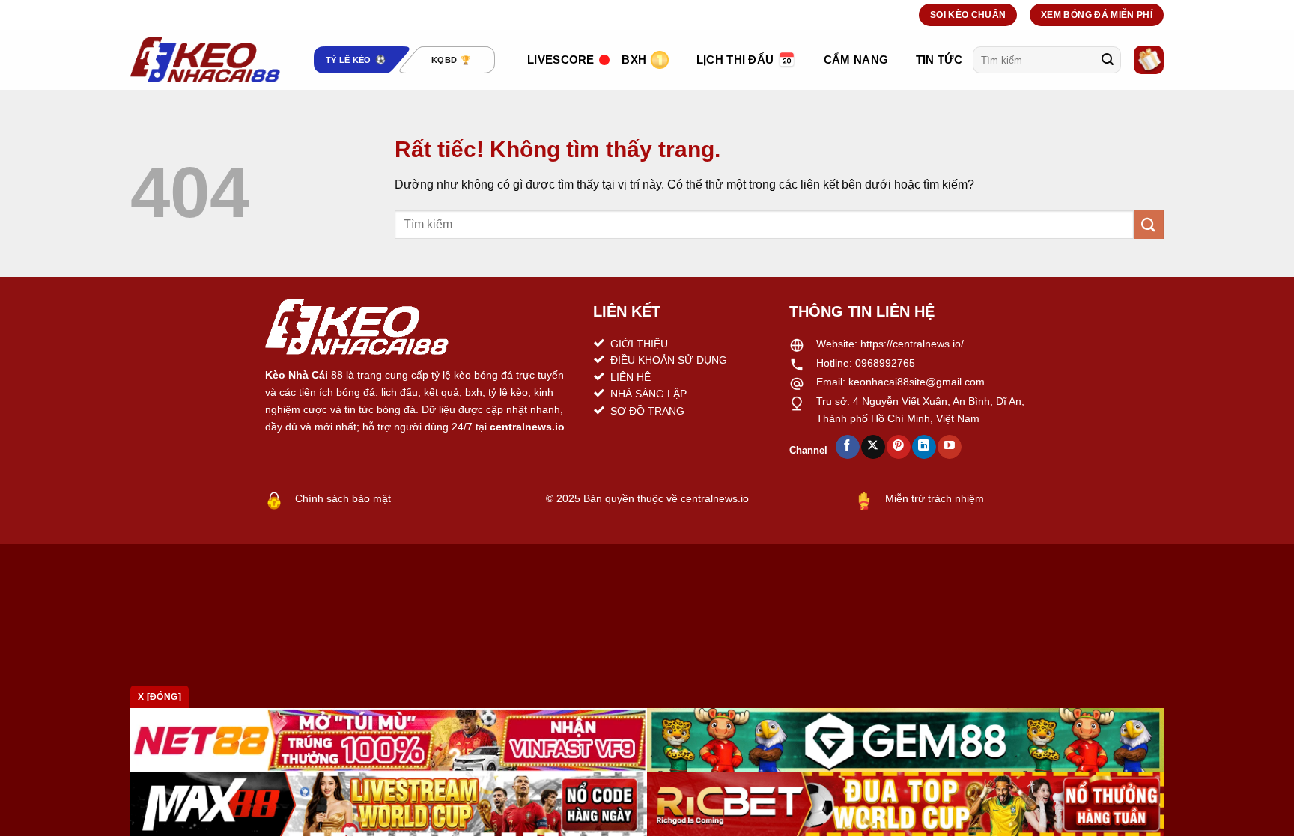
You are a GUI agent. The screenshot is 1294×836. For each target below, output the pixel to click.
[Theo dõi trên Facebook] (847, 447)
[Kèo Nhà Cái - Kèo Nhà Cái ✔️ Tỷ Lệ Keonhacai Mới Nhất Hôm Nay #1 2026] (205, 59)
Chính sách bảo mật (343, 498)
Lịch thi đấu (735, 59)
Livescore (561, 59)
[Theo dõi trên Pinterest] (898, 447)
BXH (634, 59)
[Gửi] (1107, 60)
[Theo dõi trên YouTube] (949, 447)
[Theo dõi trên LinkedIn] (923, 447)
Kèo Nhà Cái (296, 375)
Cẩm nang (856, 59)
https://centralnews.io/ (912, 344)
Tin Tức (939, 59)
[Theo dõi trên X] (872, 447)
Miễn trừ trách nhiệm (934, 498)
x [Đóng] (159, 697)
